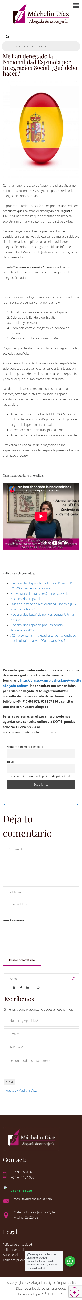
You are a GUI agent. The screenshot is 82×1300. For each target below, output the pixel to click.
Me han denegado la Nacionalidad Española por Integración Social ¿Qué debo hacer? (40, 64)
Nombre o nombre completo (25, 746)
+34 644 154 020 (20, 1191)
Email (10, 761)
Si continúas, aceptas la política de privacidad (40, 776)
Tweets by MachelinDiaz (20, 1090)
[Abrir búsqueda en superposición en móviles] (41, 41)
